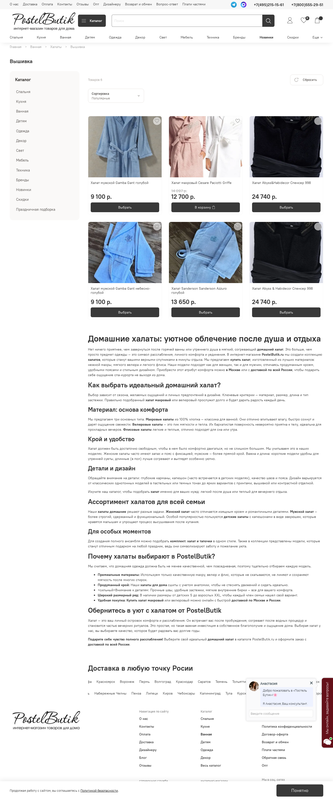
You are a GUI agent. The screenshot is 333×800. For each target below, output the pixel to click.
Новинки (266, 37)
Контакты (64, 4)
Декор (140, 37)
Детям (90, 37)
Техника (213, 37)
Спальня (16, 37)
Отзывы (83, 4)
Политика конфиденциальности (287, 726)
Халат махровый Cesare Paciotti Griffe (201, 183)
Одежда (115, 37)
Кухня (41, 37)
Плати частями (194, 4)
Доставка (30, 4)
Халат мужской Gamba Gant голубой (119, 183)
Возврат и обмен (138, 4)
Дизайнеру (112, 4)
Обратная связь (274, 757)
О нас (14, 4)
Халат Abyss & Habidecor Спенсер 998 (282, 288)
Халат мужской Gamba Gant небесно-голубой (120, 290)
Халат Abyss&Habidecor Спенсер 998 (281, 183)
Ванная (65, 37)
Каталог (96, 21)
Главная (15, 47)
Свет (163, 37)
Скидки (293, 37)
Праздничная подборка (35, 209)
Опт (96, 4)
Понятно (299, 790)
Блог (143, 757)
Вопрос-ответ (167, 4)
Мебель (187, 37)
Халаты (56, 47)
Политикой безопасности (99, 791)
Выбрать (125, 207)
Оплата (47, 4)
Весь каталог (211, 765)
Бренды (239, 37)
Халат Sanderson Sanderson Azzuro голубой (199, 290)
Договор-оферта (275, 734)
